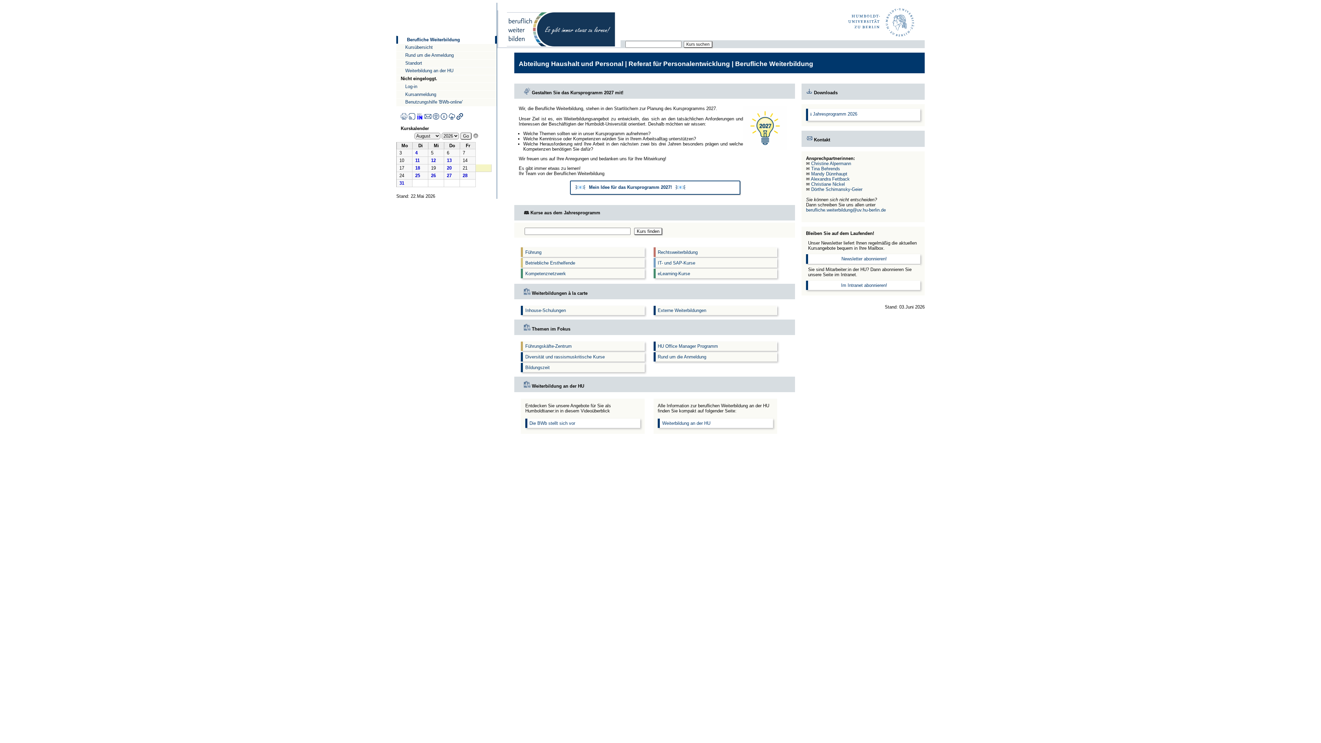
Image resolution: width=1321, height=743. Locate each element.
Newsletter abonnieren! (864, 258)
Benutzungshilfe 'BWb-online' (434, 102)
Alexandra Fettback (830, 179)
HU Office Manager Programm (688, 346)
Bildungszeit (537, 367)
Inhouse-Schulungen (545, 310)
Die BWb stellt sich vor (552, 423)
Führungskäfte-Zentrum (548, 346)
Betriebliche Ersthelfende (550, 263)
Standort (413, 63)
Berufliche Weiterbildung (433, 39)
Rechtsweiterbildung (678, 252)
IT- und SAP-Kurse (676, 263)
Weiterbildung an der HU (429, 70)
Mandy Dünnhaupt (829, 173)
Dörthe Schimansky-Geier (836, 189)
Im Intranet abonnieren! (864, 285)
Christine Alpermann (831, 163)
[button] (655, 188)
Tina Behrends (825, 168)
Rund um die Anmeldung (429, 55)
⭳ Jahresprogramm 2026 (833, 114)
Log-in (411, 86)
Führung (533, 252)
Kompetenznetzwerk (545, 273)
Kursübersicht (419, 47)
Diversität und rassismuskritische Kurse (565, 356)
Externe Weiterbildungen (682, 310)
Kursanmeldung (420, 94)
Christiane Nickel (828, 184)
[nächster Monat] (476, 136)
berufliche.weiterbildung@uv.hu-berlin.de (846, 210)
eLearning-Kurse (674, 273)
